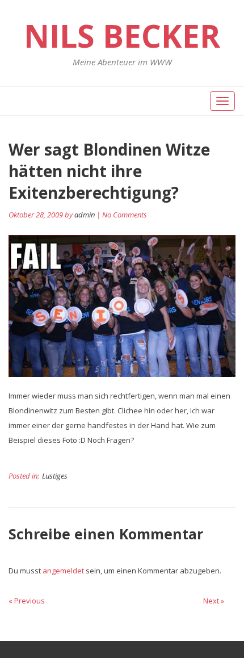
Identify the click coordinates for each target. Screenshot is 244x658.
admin (84, 214)
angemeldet (63, 570)
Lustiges (55, 476)
